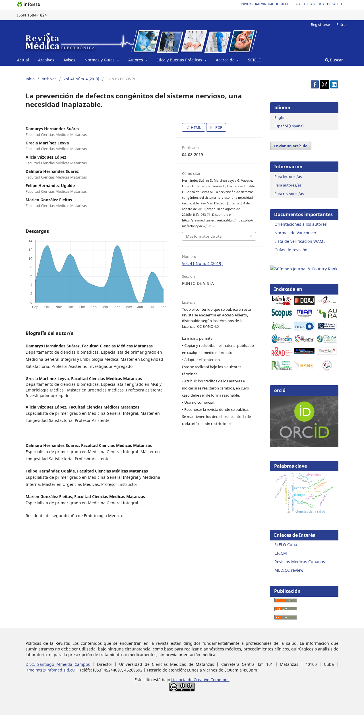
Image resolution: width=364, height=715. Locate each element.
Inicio (30, 78)
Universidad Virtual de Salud (264, 4)
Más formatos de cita (204, 236)
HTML (195, 127)
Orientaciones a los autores (300, 224)
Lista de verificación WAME (300, 241)
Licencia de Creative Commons (200, 679)
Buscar (336, 60)
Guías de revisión (290, 249)
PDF (218, 127)
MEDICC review (288, 570)
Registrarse (320, 24)
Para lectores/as (288, 176)
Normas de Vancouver (295, 232)
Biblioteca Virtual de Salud (318, 4)
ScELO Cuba (285, 544)
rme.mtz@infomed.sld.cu (50, 670)
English (280, 117)
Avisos (69, 60)
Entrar (341, 24)
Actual (23, 60)
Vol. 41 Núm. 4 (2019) (81, 78)
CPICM (280, 553)
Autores (136, 60)
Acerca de (226, 60)
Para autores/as (287, 185)
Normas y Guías (100, 60)
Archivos (46, 60)
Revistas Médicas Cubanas (299, 561)
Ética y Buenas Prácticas (179, 60)
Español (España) (289, 126)
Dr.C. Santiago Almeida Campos (58, 664)
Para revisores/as (289, 193)
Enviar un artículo (290, 145)
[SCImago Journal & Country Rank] (303, 269)
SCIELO (255, 60)
